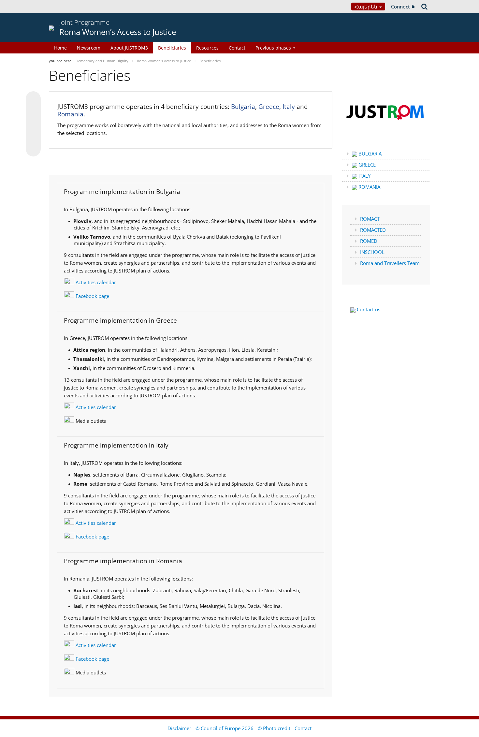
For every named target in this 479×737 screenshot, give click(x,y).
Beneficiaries (172, 48)
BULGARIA (369, 153)
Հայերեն (367, 6)
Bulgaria (243, 106)
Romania (70, 114)
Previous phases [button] (273, 48)
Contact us (368, 309)
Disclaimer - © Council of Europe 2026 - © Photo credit (229, 728)
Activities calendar (95, 282)
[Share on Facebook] (33, 124)
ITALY (363, 175)
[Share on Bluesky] (33, 99)
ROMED (368, 241)
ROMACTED (373, 230)
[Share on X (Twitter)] (33, 112)
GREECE (366, 164)
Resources (207, 48)
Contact (237, 48)
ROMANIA (368, 187)
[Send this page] (33, 149)
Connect (400, 6)
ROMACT (370, 218)
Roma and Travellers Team (390, 263)
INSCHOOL (372, 252)
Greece (268, 106)
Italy (289, 106)
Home (60, 48)
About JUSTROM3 (129, 48)
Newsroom (88, 48)
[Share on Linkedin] (33, 136)
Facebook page (91, 296)
